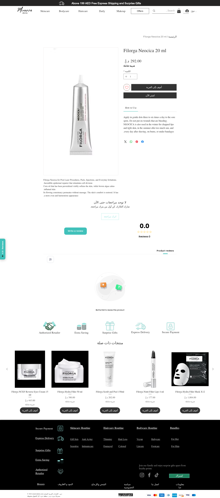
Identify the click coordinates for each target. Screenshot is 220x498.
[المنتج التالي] (7, 369)
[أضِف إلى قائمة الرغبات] (126, 87)
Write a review (75, 230)
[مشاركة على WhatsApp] (131, 141)
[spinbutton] (130, 76)
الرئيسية (172, 36)
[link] (179, 11)
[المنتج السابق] (213, 369)
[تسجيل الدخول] (186, 11)
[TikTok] (157, 475)
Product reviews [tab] (165, 250)
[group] (110, 381)
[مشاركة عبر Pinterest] (137, 141)
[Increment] (126, 76)
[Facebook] (149, 475)
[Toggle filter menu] (50, 259)
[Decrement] (135, 76)
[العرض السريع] (190, 369)
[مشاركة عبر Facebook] (142, 141)
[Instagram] (142, 475)
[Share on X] (125, 141)
